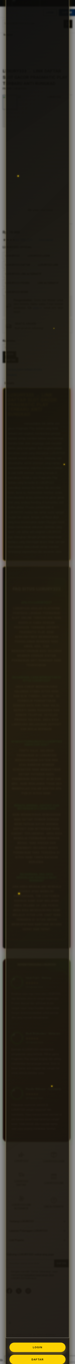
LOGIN (37, 1347)
